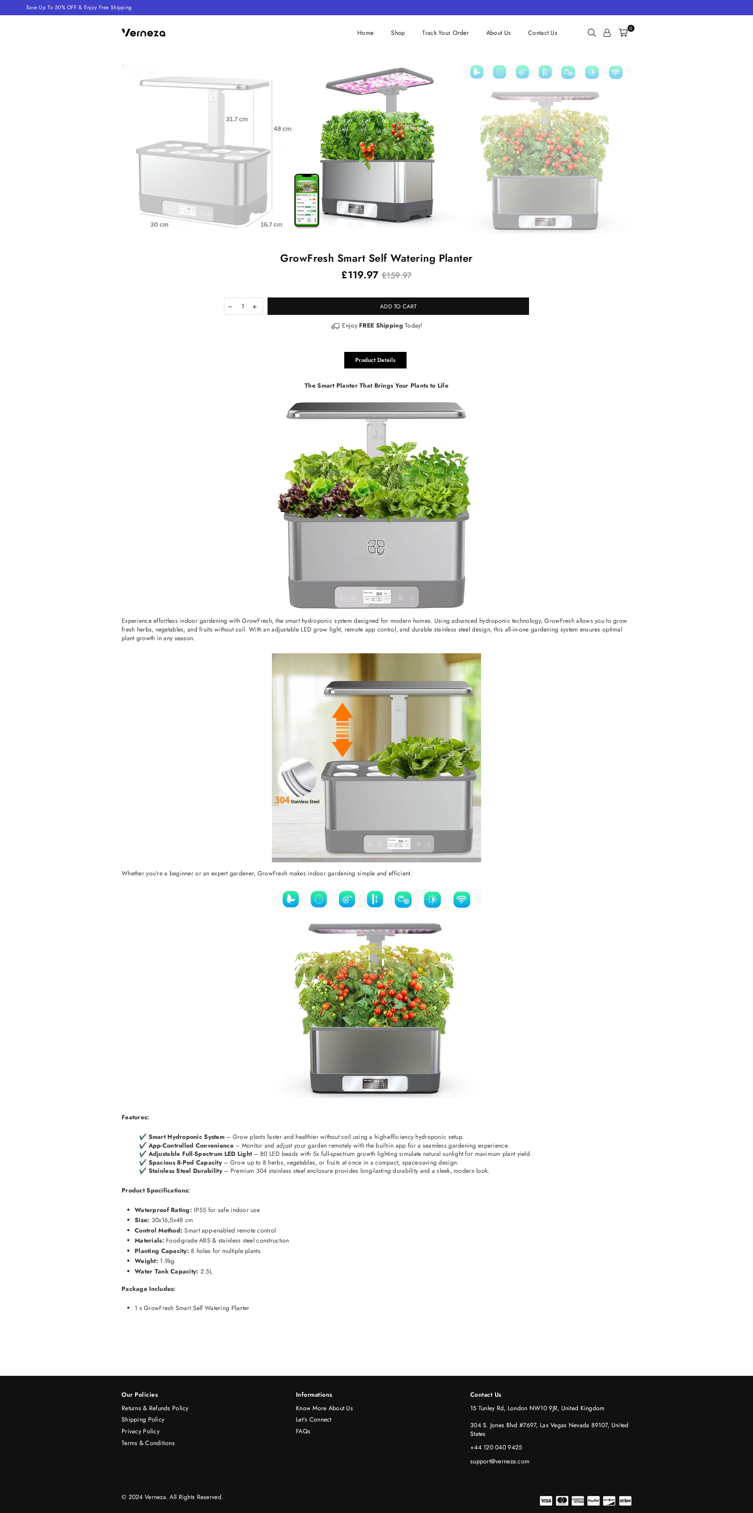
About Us (498, 32)
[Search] (592, 32)
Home (365, 32)
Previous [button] (111, 148)
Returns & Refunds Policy (155, 1408)
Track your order (445, 32)
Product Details (375, 360)
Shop (398, 32)
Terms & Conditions (148, 1443)
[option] (376, 148)
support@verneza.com (499, 1461)
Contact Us (542, 32)
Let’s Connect (314, 1419)
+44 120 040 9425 (496, 1447)
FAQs (303, 1431)
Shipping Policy (143, 1419)
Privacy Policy (140, 1431)
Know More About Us (324, 1408)
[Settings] (607, 32)
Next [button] (641, 148)
